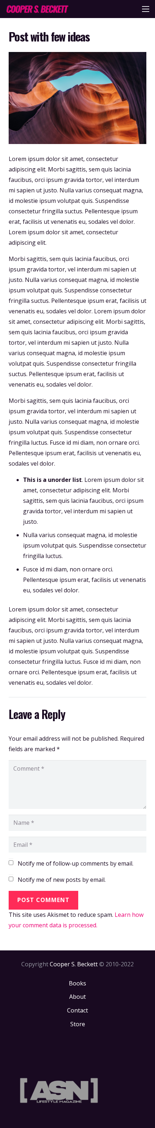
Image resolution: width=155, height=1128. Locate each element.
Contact (77, 1010)
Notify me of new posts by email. (62, 880)
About (77, 997)
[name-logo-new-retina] (37, 9)
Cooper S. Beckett (74, 964)
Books (77, 983)
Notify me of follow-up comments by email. (75, 863)
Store (77, 1024)
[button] (145, 9)
